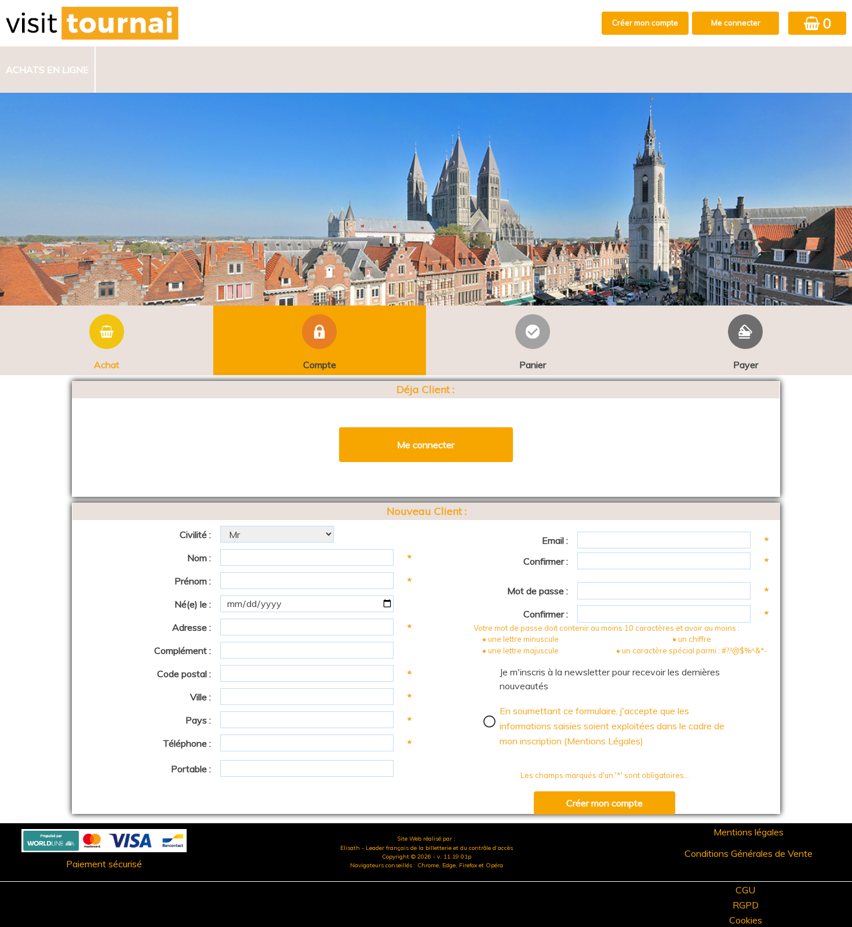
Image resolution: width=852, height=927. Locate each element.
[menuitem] (48, 69)
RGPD (746, 905)
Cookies (745, 920)
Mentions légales (748, 832)
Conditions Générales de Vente (748, 853)
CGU (745, 890)
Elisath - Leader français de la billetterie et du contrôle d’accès (426, 848)
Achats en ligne (47, 69)
